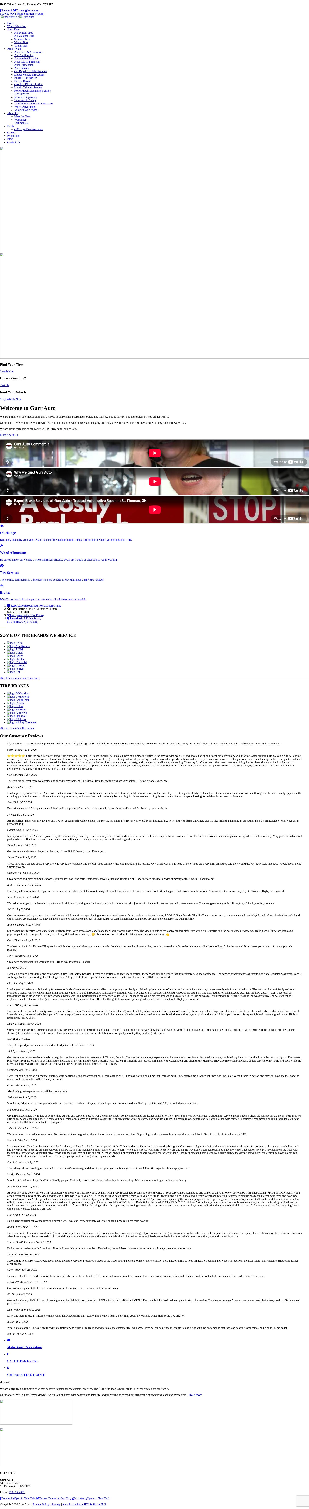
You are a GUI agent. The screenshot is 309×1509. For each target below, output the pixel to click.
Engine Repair (22, 80)
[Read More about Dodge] (15, 668)
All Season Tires (23, 32)
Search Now (7, 371)
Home (10, 23)
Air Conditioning (24, 55)
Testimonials (21, 122)
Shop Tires (13, 29)
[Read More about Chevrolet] (17, 662)
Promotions (13, 135)
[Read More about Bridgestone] (18, 696)
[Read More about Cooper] (15, 703)
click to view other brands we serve (20, 678)
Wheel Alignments (24, 106)
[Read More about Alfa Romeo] (18, 646)
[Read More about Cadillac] (16, 659)
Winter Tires (21, 42)
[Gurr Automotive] (17, 16)
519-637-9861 (8, 13)
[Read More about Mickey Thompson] (22, 722)
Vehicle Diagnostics (25, 97)
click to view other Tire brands (17, 728)
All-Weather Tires (24, 35)
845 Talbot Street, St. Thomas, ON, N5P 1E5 (24, 620)
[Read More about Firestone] (16, 709)
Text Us (4, 385)
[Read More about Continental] (18, 699)
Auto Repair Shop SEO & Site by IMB (84, 1504)
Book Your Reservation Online (36, 605)
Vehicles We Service (25, 109)
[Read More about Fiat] (13, 671)
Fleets (10, 126)
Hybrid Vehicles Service (28, 87)
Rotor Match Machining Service (32, 90)
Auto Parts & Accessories (28, 51)
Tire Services (21, 93)
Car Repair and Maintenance (30, 71)
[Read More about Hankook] (16, 715)
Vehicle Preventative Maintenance (33, 103)
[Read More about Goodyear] (17, 712)
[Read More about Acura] (15, 642)
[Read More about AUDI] (15, 649)
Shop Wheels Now (10, 399)
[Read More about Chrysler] (16, 665)
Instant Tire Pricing (26, 615)
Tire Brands (21, 45)
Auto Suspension (24, 64)
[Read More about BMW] (15, 655)
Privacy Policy (41, 1504)
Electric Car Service (25, 77)
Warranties (20, 119)
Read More (195, 1394)
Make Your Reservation (30, 13)
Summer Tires (22, 39)
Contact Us (13, 142)
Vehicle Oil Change (25, 100)
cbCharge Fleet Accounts (28, 129)
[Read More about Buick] (15, 652)
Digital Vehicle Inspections (29, 74)
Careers (11, 132)
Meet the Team (22, 116)
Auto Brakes (21, 68)
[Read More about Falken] (15, 706)
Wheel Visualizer (16, 26)
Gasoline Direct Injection (28, 84)
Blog (10, 138)
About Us (12, 113)
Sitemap (55, 1504)
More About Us (9, 434)
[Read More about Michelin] (16, 719)
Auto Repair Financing (27, 61)
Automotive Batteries (26, 58)
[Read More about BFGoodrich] (18, 693)
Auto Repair (14, 48)
